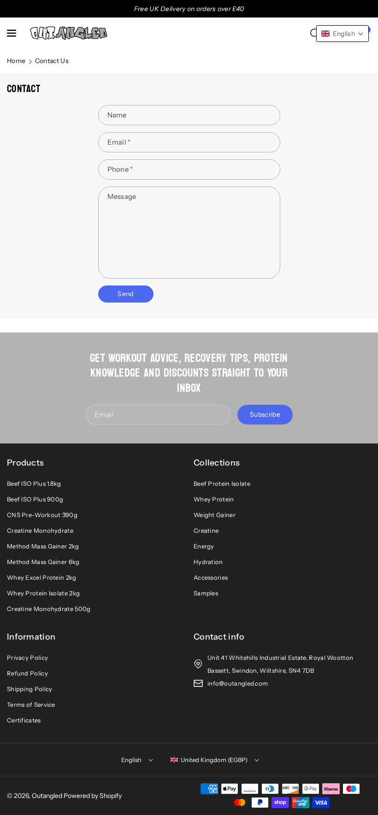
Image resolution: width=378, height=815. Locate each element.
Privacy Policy (27, 657)
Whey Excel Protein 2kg (42, 577)
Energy (204, 546)
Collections (217, 463)
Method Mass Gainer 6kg (43, 561)
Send (125, 294)
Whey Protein (214, 499)
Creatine (206, 530)
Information (31, 637)
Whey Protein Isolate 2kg (43, 593)
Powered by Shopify (93, 796)
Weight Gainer (215, 514)
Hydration (208, 561)
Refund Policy (27, 673)
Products (25, 463)
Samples (206, 593)
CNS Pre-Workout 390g (42, 514)
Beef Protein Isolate (222, 483)
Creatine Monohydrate (40, 530)
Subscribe (265, 414)
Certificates (24, 720)
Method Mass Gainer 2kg (43, 546)
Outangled (47, 796)
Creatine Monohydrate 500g (49, 608)
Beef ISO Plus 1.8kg (34, 483)
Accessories (211, 577)
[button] (12, 33)
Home (16, 61)
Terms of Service (31, 704)
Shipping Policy (30, 689)
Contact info (219, 637)
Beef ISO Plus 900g (35, 499)
